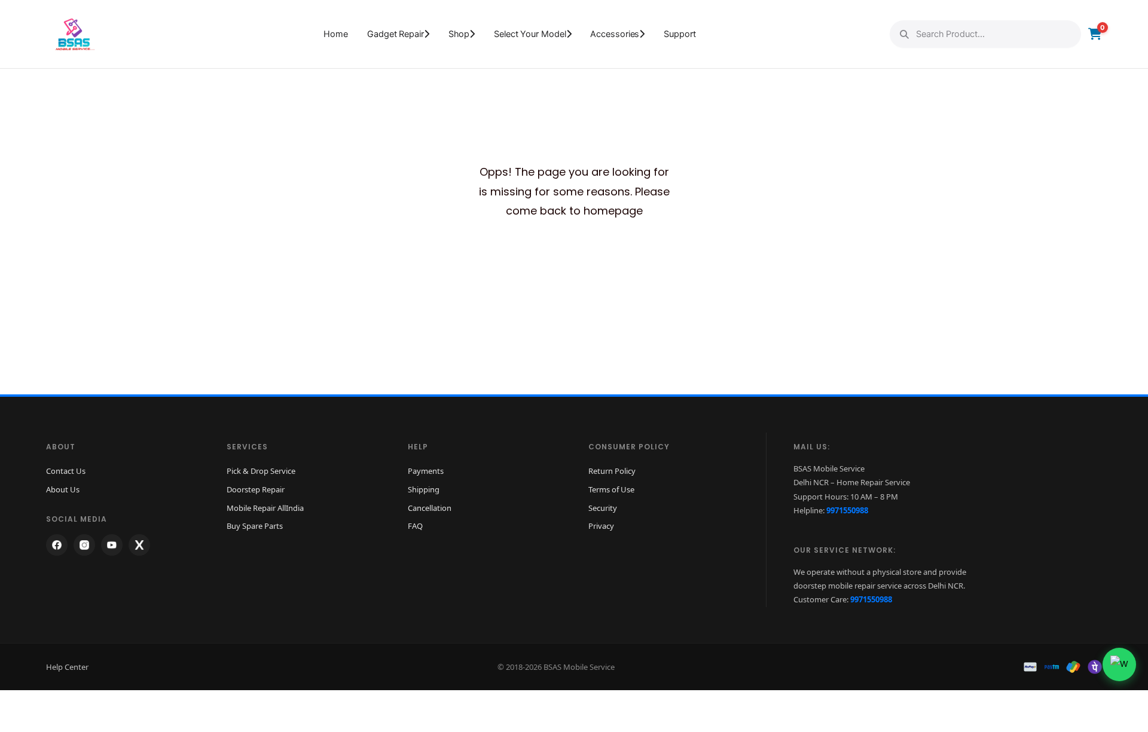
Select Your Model (530, 34)
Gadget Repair (395, 34)
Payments (426, 470)
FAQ (415, 525)
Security (602, 508)
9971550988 (847, 510)
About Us (63, 489)
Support (679, 34)
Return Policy (612, 470)
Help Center (67, 666)
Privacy (601, 525)
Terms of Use (611, 489)
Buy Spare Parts (255, 525)
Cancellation (429, 508)
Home (335, 34)
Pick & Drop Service (261, 470)
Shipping (423, 489)
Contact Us (66, 470)
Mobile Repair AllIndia (265, 508)
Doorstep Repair (256, 489)
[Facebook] (57, 545)
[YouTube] (112, 545)
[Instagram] (84, 545)
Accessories (614, 34)
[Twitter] (139, 545)
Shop (459, 34)
